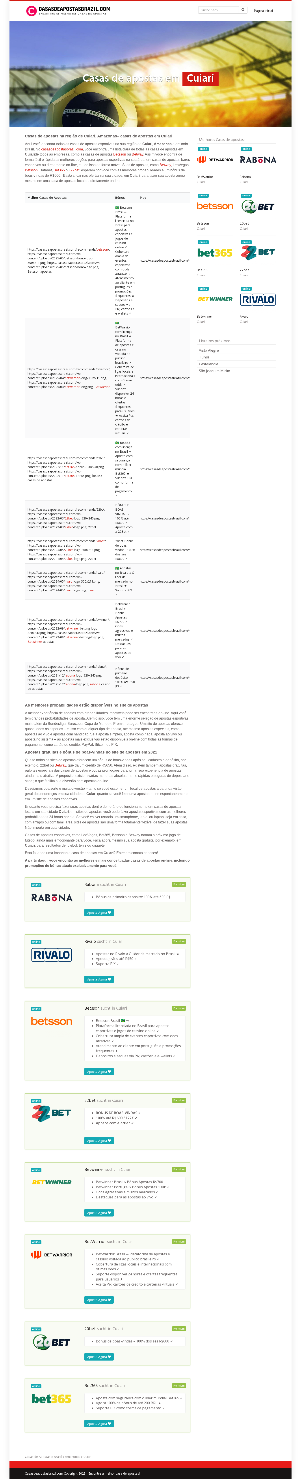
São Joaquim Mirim (214, 370)
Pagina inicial (263, 11)
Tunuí (204, 357)
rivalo (68, 581)
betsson (102, 249)
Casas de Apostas (37, 1457)
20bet (101, 541)
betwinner (72, 628)
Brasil (58, 1457)
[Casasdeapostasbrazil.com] (69, 11)
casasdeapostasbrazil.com (62, 149)
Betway (137, 154)
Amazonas (72, 1457)
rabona (70, 675)
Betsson (119, 154)
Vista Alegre (209, 350)
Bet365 (59, 170)
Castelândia (208, 364)
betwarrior (72, 378)
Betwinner (35, 641)
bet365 (70, 467)
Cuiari (120, 884)
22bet (75, 170)
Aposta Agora (97, 912)
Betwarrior (102, 387)
